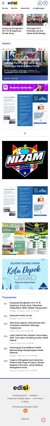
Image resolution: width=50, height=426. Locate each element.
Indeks (25, 401)
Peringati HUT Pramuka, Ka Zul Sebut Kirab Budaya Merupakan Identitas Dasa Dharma (37, 31)
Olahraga (22, 70)
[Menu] (4, 3)
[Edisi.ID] (15, 3)
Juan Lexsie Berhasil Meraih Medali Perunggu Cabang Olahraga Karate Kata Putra (22, 63)
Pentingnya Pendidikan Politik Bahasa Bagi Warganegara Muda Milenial (26, 350)
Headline (14, 70)
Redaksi (34, 395)
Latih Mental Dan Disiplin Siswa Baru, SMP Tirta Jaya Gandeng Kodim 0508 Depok (29, 337)
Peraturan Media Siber (18, 398)
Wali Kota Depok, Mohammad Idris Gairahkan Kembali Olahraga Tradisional (27, 325)
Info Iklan (38, 398)
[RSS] (25, 410)
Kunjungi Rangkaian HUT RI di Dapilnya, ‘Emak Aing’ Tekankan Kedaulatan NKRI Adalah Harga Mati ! (12, 31)
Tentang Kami (19, 395)
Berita (6, 70)
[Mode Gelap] (40, 3)
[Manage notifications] (43, 420)
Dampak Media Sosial (21, 315)
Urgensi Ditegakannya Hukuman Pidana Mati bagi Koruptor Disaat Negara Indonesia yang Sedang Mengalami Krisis (27, 364)
